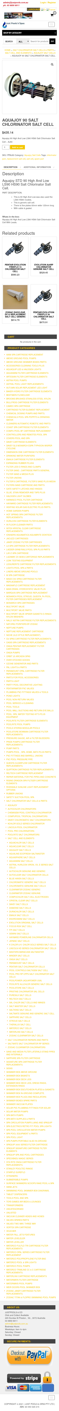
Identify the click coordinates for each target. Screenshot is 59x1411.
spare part (39, 158)
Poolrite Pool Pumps (18, 724)
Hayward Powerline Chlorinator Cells (31, 937)
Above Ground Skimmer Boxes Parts (26, 362)
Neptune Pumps (14, 627)
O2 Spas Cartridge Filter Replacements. (29, 638)
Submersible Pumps (17, 1179)
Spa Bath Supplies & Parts (20, 1118)
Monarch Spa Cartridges (20, 602)
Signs (9, 1068)
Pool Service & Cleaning (20, 703)
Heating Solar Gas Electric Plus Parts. (28, 507)
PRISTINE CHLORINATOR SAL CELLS (26, 991)
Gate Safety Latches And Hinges (24, 488)
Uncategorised (14, 1209)
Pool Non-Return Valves (20, 699)
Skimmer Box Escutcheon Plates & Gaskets (30, 1089)
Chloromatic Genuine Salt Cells (27, 885)
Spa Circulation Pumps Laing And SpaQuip (29, 1122)
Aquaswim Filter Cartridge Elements (27, 373)
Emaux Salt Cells (18, 915)
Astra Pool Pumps (16, 380)
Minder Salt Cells (19, 955)
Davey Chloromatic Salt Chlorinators (29, 819)
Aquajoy (12, 805)
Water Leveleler (15, 1238)
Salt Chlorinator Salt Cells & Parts (33, 50)
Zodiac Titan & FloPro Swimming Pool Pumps (31, 1297)
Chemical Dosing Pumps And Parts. (25, 413)
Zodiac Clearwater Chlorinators (26, 1047)
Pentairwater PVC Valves (20, 688)
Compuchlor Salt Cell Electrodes (29, 896)
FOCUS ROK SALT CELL (20, 926)
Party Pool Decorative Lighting (24, 684)
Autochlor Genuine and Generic (27, 871)
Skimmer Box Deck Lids (18, 1079)
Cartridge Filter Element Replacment (28, 409)
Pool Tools (12, 706)
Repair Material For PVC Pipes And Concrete (31, 776)
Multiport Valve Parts (19, 610)
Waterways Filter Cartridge (22, 1279)
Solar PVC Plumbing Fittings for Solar (28, 1107)
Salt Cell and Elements (18, 52)
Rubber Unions (14, 793)
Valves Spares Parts (17, 1220)
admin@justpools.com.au (16, 1323)
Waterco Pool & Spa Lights (21, 1262)
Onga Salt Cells (18, 959)
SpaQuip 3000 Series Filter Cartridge (27, 1144)
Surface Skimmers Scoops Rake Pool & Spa (30, 1183)
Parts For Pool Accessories (22, 677)
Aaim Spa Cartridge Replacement (24, 354)
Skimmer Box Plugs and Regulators (26, 1096)
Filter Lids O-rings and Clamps (23, 466)
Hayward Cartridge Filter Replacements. (29, 503)
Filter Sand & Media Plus (20, 474)
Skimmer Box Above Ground (21, 1072)
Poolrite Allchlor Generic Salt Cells (30, 984)
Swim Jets (11, 1186)
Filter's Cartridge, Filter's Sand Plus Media (31, 481)
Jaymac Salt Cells (19, 940)
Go (52, 41)
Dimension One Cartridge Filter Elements (30, 452)
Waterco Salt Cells (20, 1028)
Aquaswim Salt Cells (21, 861)
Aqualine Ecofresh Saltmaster (27, 853)
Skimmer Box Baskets (18, 1075)
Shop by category (12, 32)
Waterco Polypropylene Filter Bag (26, 1258)
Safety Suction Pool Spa (20, 797)
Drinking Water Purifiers (20, 455)
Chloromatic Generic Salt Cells (27, 882)
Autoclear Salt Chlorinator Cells (28, 874)
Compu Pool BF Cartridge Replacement (28, 430)
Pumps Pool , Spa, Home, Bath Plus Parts (28, 752)
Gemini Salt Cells (19, 933)
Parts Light (12, 681)
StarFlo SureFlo (15, 1172)
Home (8, 50)
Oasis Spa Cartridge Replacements (26, 642)
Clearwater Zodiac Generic (24, 889)
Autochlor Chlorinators (22, 808)
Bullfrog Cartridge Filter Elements (27, 402)
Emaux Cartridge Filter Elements (25, 459)
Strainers (12, 1175)
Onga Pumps (13, 652)
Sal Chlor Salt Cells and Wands (27, 1002)
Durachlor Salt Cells (21, 911)
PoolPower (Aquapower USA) (25, 980)
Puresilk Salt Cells (20, 995)
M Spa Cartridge (15, 575)
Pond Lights (13, 695)
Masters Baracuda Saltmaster (26, 952)
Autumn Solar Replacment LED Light (26, 387)
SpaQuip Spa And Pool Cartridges (25, 1154)
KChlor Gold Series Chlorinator (26, 823)
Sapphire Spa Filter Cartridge (23, 1058)
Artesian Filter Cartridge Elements (26, 376)
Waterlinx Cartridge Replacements (26, 1276)
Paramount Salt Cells (21, 963)
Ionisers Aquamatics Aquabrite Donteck (29, 534)
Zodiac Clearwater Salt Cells (26, 1035)
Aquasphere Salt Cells (22, 857)
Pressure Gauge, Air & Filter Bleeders (28, 738)
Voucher (11, 1231)
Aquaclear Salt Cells (21, 846)
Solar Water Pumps (17, 1111)
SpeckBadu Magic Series (19, 1158)
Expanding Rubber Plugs (20, 463)
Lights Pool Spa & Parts (19, 567)
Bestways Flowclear (18, 395)
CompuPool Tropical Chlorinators (27, 816)
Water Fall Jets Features (20, 1234)
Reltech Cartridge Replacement (24, 773)
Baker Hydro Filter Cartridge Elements (29, 391)
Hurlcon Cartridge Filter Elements (26, 521)
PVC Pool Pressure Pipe (19, 759)
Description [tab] (10, 167)
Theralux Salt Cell (20, 1024)
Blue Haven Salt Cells (21, 878)
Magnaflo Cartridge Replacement (25, 585)
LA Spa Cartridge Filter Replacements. (28, 545)
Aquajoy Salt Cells (44, 52)
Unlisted (11, 1212)
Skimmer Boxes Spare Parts (21, 1100)
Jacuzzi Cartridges (17, 538)
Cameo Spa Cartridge (18, 406)
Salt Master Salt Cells (22, 1006)
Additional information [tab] (37, 167)
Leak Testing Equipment (19, 560)
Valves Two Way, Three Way (21, 1223)
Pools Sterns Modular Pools (23, 728)
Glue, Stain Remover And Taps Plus (25, 492)
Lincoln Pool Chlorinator (22, 827)
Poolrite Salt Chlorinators (23, 834)
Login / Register (48, 2)
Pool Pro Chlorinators (21, 830)
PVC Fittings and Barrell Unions (24, 755)
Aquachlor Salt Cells (21, 842)
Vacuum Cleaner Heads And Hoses (25, 1216)
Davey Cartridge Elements (21, 441)
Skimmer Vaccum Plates (19, 1104)
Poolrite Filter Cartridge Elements (27, 720)
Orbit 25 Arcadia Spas (18, 656)
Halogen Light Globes (18, 496)
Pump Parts (12, 748)
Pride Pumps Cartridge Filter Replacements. (23, 743)
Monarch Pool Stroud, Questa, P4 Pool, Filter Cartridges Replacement (28, 598)
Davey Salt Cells (18, 904)
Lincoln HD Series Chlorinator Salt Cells (32, 948)
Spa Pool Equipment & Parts (22, 1133)
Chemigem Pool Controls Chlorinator (29, 812)
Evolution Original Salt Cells (26, 922)
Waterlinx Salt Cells (21, 1031)
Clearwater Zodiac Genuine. (25, 893)
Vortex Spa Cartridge (18, 1227)
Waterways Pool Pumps (19, 1283)
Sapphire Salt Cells (20, 1017)
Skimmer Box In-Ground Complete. (25, 1093)
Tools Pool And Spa (17, 1197)
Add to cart (17, 147)
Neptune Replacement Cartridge (25, 631)
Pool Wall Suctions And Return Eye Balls (29, 710)
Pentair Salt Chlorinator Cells (27, 966)
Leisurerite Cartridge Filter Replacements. (31, 564)
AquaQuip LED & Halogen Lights (23, 369)
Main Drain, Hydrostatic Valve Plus (26, 589)
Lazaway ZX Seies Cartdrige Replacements (30, 556)
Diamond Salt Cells (20, 907)
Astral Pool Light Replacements (25, 384)
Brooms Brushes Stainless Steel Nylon (28, 398)
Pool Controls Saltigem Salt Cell (28, 970)
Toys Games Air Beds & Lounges (23, 1201)
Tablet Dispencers (16, 1194)
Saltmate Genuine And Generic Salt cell (31, 1013)
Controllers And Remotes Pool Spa (26, 434)
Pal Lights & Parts (16, 667)
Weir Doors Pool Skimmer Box (23, 1287)
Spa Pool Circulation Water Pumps (25, 1129)
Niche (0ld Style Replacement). (23, 635)
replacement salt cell (16, 158)
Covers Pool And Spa (18, 438)
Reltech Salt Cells (20, 998)
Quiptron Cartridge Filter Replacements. (30, 769)
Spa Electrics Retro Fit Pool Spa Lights (28, 1126)
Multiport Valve (15, 606)
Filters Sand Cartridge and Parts (25, 485)
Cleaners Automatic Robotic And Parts (28, 423)
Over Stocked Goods (18, 659)
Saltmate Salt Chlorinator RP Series (28, 1043)
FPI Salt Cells (17, 929)
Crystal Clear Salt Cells (23, 900)
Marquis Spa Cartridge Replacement (27, 592)
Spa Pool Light (14, 1137)
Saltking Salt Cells (20, 1009)
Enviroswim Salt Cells (22, 918)
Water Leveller (15, 1242)
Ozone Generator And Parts (22, 663)
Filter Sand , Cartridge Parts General (28, 470)
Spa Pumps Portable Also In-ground (26, 1140)
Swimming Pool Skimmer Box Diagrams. (27, 1190)
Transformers (14, 1205)
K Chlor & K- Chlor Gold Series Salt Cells (32, 944)
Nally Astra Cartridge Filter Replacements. (31, 620)
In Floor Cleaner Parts (19, 524)
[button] (52, 64)
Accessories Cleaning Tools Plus (25, 365)
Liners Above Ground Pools (22, 571)
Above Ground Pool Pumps (21, 358)
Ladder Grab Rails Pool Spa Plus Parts (28, 549)
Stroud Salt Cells (19, 1020)
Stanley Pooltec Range (19, 1168)
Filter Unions (13, 477)
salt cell (30, 158)
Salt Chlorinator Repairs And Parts (28, 1039)
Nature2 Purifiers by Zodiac (22, 624)
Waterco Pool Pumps (18, 1266)
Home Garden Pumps (17, 510)
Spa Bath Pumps (14, 1115)
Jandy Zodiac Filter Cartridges (24, 542)
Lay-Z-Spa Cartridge (17, 553)
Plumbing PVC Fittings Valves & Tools (27, 692)
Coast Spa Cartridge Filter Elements (27, 427)
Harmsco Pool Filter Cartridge (24, 499)
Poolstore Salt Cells (21, 987)
